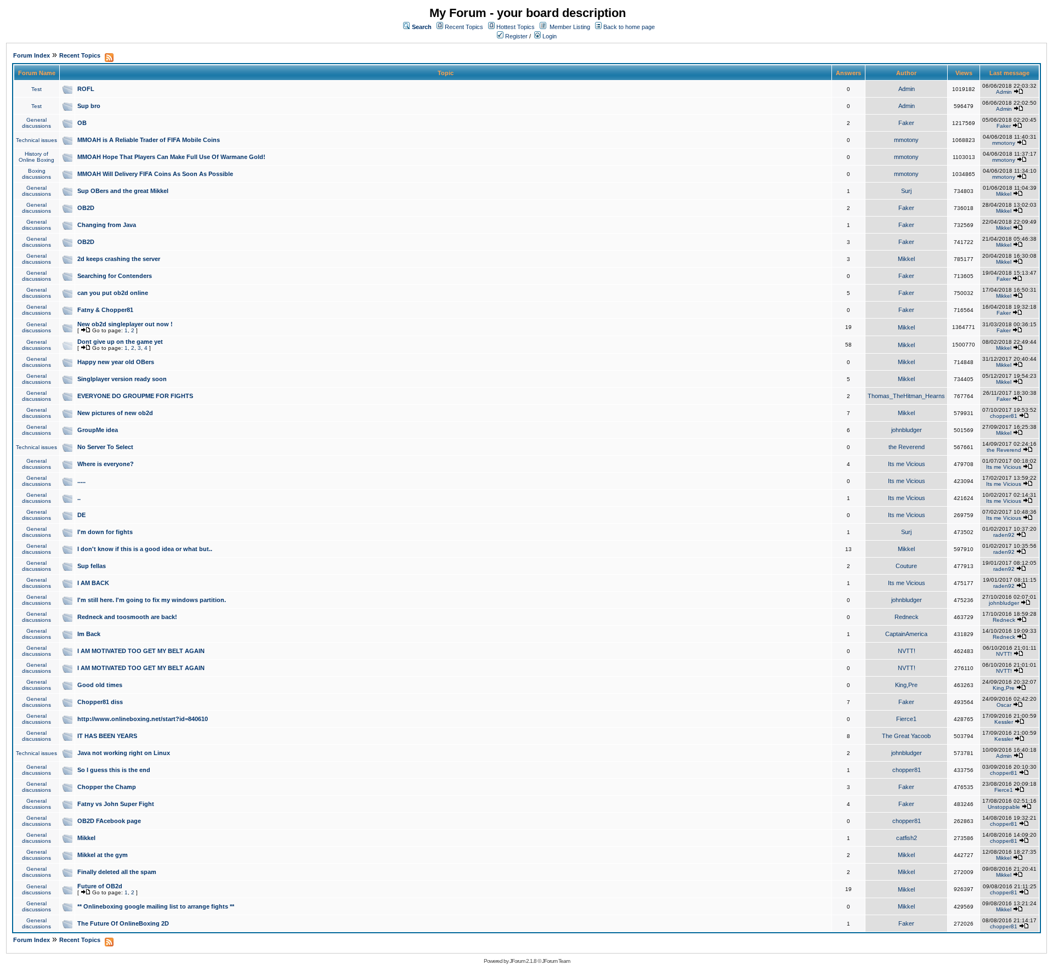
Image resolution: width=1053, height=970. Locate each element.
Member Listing (570, 27)
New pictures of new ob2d (115, 413)
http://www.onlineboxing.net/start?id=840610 (142, 719)
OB (82, 123)
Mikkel (1003, 194)
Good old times (99, 685)
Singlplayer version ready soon (122, 379)
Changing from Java (106, 225)
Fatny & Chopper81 (105, 310)
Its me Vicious (906, 464)
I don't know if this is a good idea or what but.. (144, 549)
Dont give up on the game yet (120, 341)
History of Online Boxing (36, 157)
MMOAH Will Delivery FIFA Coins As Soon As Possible (155, 174)
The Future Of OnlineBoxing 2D (123, 923)
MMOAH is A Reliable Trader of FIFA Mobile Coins (148, 140)
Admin (906, 89)
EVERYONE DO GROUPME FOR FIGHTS (135, 396)
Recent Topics (464, 27)
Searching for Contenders (114, 276)
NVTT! (906, 651)
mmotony (906, 140)
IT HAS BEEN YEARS (107, 736)
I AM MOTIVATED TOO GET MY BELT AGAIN (141, 651)
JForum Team (556, 961)
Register (515, 36)
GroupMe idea (97, 430)
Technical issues (36, 140)
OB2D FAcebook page (109, 821)
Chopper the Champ (106, 787)
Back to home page (629, 27)
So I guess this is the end (113, 770)
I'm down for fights (105, 532)
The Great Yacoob (906, 736)
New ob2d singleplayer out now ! (125, 324)
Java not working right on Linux (123, 753)
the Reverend (906, 447)
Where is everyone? (105, 464)
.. (79, 498)
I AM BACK (93, 583)
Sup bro (88, 106)
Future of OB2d (99, 886)
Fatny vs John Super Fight (115, 804)
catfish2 (906, 838)
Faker (906, 123)
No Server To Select (105, 447)
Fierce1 (906, 719)
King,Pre (906, 685)
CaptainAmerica (906, 634)
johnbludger (906, 430)
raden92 (1004, 535)
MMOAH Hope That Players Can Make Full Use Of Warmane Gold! (171, 157)
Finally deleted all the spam (116, 872)
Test (36, 89)
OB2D (85, 208)
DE (81, 515)
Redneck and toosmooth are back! (127, 617)
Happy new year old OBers (115, 362)
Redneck (907, 617)
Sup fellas (91, 566)
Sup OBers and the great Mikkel (122, 191)
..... (81, 481)
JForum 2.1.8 (522, 961)
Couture (906, 566)
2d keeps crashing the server (118, 259)
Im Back (88, 634)
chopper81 (1003, 416)
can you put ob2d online (112, 293)
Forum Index (31, 55)
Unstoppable (1004, 807)
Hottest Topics (515, 27)
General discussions (36, 123)
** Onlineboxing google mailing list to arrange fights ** (155, 906)
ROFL (85, 89)
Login (549, 36)
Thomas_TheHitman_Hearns (906, 396)
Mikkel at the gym (102, 855)
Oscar (1004, 705)
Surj (906, 191)
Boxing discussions (36, 174)
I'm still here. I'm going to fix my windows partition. (151, 600)
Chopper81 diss (100, 702)
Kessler (1003, 722)
